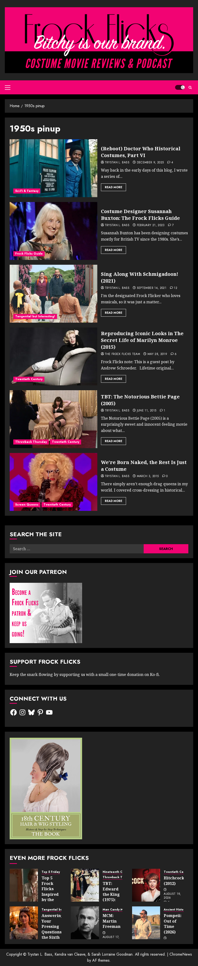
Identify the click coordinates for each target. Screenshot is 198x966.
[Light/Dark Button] (180, 87)
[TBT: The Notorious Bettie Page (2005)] (53, 419)
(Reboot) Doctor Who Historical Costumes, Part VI (140, 152)
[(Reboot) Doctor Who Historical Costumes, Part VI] (53, 168)
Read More (113, 187)
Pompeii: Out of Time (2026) (173, 923)
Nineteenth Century (117, 872)
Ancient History (175, 910)
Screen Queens (26, 504)
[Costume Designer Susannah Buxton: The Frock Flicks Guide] (53, 231)
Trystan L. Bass (117, 163)
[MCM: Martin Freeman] (85, 922)
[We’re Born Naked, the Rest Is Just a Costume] (53, 482)
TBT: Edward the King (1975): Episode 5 (112, 894)
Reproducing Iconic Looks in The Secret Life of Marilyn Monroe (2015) (142, 340)
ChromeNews (181, 954)
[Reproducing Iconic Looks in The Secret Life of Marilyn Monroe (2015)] (53, 356)
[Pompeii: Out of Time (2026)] (146, 922)
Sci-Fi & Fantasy (26, 191)
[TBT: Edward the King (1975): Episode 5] (85, 885)
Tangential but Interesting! (35, 316)
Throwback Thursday (31, 442)
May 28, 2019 (157, 354)
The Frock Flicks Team (122, 354)
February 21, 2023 (151, 225)
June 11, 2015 (146, 411)
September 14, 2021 (151, 288)
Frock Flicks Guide (29, 253)
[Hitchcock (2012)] (146, 885)
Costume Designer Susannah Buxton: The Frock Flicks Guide (140, 214)
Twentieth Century (28, 379)
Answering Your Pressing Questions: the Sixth (53, 926)
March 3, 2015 (148, 476)
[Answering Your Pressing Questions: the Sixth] (24, 922)
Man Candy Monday (117, 910)
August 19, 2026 (172, 896)
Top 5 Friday (51, 872)
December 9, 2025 (150, 163)
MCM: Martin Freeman (111, 921)
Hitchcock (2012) (174, 880)
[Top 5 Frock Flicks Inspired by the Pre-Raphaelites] (24, 885)
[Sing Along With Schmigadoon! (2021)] (53, 294)
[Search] (190, 87)
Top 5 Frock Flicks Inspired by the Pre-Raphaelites (53, 894)
